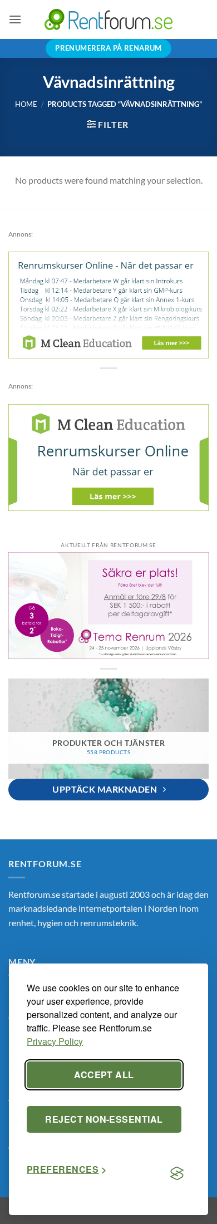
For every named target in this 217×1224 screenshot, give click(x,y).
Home (26, 104)
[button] (15, 19)
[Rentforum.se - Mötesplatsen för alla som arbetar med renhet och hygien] (108, 19)
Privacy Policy (55, 1041)
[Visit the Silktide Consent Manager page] (177, 1174)
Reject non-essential (104, 1119)
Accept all (104, 1074)
